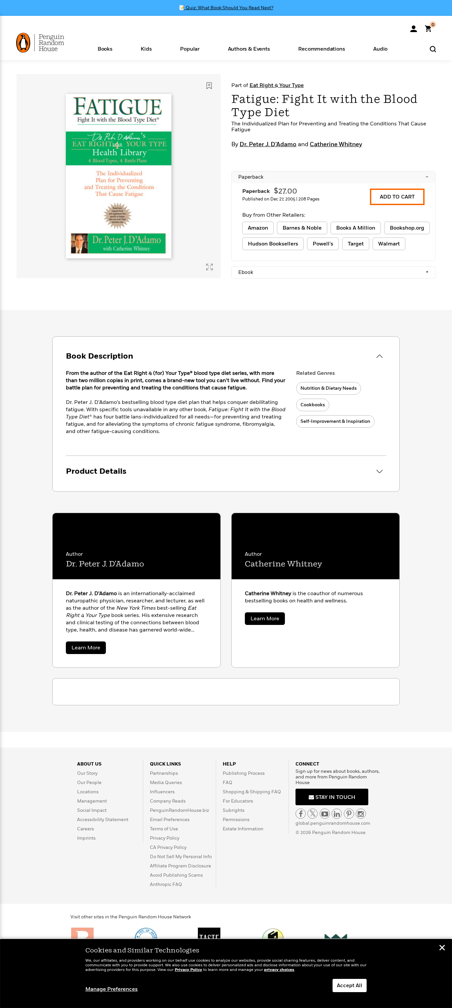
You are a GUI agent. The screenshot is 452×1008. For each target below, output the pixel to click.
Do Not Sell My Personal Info (181, 857)
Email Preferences (170, 819)
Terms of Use (164, 829)
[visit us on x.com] (312, 814)
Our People (89, 782)
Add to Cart (397, 196)
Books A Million (355, 228)
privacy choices (279, 970)
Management (92, 801)
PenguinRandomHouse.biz (179, 810)
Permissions (236, 819)
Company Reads (168, 801)
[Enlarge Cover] (209, 267)
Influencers (162, 792)
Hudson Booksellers (273, 243)
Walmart (389, 243)
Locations (88, 792)
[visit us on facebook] (300, 814)
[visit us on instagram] (361, 814)
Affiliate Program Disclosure (180, 866)
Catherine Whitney (336, 145)
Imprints (86, 838)
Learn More (88, 649)
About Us (89, 764)
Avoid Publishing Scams (176, 875)
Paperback (333, 177)
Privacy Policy (164, 838)
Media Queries (166, 782)
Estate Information (243, 829)
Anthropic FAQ (166, 884)
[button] (105, 48)
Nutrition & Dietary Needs (328, 388)
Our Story (87, 773)
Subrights (234, 810)
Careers (85, 829)
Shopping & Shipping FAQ (252, 792)
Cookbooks (312, 405)
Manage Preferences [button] (111, 989)
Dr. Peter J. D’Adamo (268, 145)
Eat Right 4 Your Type (276, 85)
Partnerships (164, 773)
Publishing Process (244, 773)
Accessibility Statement (102, 819)
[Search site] (433, 49)
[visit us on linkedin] (337, 814)
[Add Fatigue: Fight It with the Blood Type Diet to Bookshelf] (209, 85)
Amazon (258, 228)
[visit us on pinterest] (349, 814)
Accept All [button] (349, 985)
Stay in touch (334, 797)
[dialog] (226, 973)
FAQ (227, 782)
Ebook (333, 272)
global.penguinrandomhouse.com (332, 823)
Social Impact (92, 810)
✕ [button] (442, 948)
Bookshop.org (407, 228)
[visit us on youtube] (325, 814)
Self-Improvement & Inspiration (335, 421)
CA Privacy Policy (168, 847)
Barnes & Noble (302, 228)
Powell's (323, 243)
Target (356, 243)
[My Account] (413, 26)
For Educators (238, 801)
